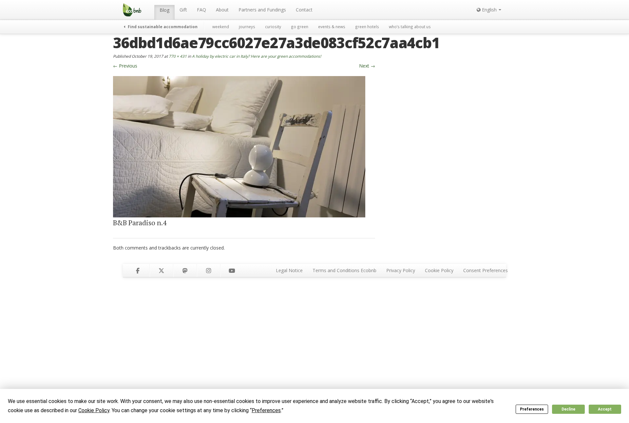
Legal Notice (289, 270)
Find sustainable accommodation (162, 26)
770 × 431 (178, 56)
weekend (220, 26)
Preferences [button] (266, 410)
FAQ (201, 10)
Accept (605, 409)
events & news (331, 26)
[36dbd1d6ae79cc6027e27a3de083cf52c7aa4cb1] (239, 146)
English (489, 10)
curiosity (273, 26)
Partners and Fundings (262, 10)
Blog (164, 10)
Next (367, 66)
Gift (183, 10)
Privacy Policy (400, 270)
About (222, 10)
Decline (568, 409)
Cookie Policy (439, 270)
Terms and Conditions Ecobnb (344, 270)
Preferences (532, 409)
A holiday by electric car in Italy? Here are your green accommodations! (256, 56)
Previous (125, 66)
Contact (304, 10)
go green (299, 26)
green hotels (367, 26)
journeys (247, 26)
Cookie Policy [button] (93, 410)
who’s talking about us (410, 26)
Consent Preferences (485, 270)
